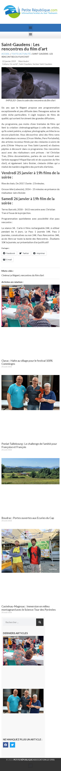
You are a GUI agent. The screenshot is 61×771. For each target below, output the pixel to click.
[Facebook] (5, 745)
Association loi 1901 (34, 760)
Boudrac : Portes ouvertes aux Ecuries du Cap (27, 517)
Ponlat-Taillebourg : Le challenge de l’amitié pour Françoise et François (29, 445)
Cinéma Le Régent (10, 275)
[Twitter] (12, 745)
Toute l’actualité (20, 54)
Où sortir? (13, 64)
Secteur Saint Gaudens (42, 64)
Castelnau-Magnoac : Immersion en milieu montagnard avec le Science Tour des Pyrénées (28, 608)
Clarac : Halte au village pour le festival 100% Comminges (27, 362)
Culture (5, 64)
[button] (30, 27)
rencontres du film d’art (32, 275)
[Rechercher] (40, 622)
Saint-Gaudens (25, 64)
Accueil (5, 54)
